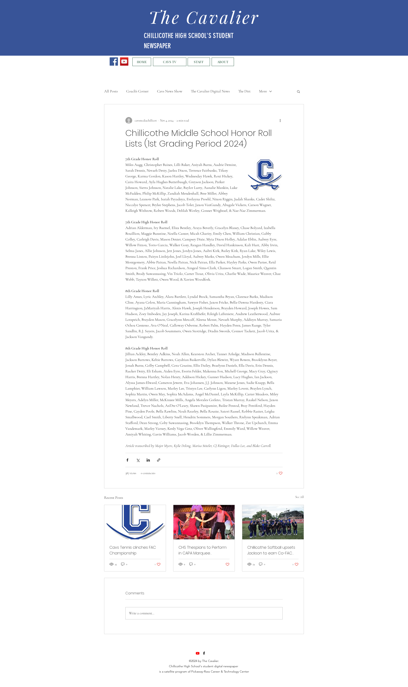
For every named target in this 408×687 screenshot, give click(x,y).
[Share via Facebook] (127, 460)
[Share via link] (159, 460)
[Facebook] (114, 61)
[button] (298, 91)
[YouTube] (124, 61)
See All (299, 497)
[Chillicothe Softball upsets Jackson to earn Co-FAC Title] (273, 522)
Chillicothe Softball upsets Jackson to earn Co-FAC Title (271, 550)
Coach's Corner (137, 91)
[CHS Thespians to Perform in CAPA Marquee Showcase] (204, 522)
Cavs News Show (169, 91)
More (263, 91)
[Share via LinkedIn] (148, 460)
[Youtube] (198, 653)
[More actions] (280, 120)
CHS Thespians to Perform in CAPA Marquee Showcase (202, 550)
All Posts (111, 91)
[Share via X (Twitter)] (138, 460)
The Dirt (244, 91)
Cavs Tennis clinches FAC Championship (132, 550)
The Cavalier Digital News (210, 91)
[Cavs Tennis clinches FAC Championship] (135, 522)
